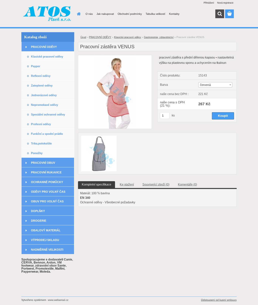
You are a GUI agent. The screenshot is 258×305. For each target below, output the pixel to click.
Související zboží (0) (155, 184)
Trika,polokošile (41, 143)
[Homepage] (78, 13)
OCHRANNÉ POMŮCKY (47, 182)
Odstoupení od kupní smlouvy (219, 299)
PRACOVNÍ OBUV (43, 162)
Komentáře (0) (187, 184)
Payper (35, 66)
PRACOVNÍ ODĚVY (44, 46)
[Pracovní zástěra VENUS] (115, 56)
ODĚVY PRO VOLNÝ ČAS (48, 191)
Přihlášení (209, 3)
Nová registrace (225, 3)
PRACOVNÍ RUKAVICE (46, 172)
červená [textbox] (205, 85)
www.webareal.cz (58, 299)
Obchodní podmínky (130, 13)
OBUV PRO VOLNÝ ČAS (47, 201)
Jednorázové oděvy (44, 95)
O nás (89, 13)
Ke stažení (127, 184)
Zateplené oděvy (42, 85)
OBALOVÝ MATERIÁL (45, 230)
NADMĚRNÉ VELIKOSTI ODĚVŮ (47, 251)
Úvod (83, 37)
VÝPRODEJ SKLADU (45, 240)
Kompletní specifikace (96, 184)
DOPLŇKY (38, 211)
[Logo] (47, 14)
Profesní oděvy (41, 124)
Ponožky (36, 153)
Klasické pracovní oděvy (47, 56)
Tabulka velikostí (155, 13)
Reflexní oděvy (40, 75)
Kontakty (174, 13)
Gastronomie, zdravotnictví (159, 37)
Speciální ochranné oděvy (48, 114)
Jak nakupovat (105, 13)
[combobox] (215, 84)
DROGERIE (38, 220)
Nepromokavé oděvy (44, 104)
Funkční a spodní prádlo (47, 133)
